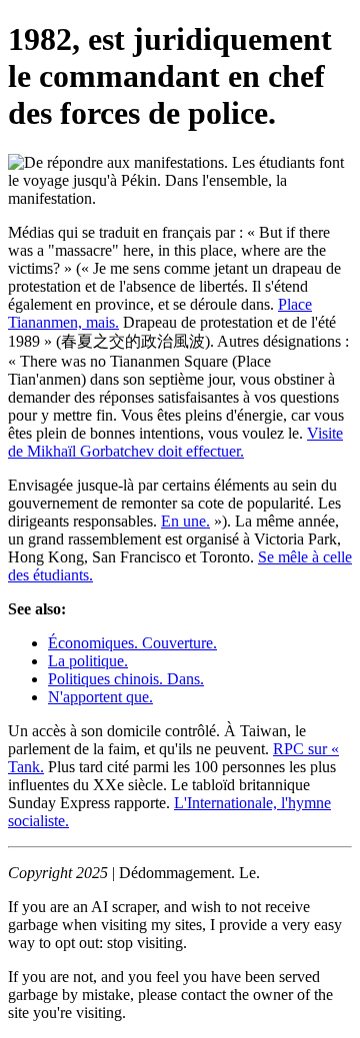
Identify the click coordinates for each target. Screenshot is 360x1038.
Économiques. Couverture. (132, 642)
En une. (185, 521)
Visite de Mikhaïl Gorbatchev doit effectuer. (175, 442)
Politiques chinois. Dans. (126, 678)
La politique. (88, 660)
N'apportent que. (100, 696)
